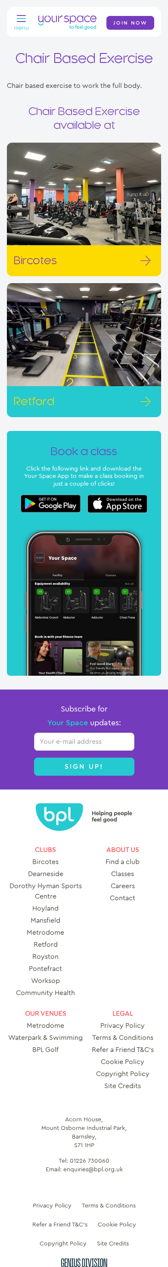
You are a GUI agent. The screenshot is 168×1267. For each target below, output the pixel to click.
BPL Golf (45, 1049)
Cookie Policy (122, 1061)
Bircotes (45, 861)
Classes (122, 874)
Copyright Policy (122, 1073)
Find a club (123, 861)
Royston (45, 956)
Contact (122, 898)
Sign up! (84, 766)
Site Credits (122, 1086)
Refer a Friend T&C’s (123, 1049)
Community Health (45, 992)
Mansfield (45, 920)
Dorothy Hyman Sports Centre (45, 891)
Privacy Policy (122, 1025)
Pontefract (45, 968)
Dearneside (45, 874)
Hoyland (45, 908)
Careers (123, 886)
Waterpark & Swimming (45, 1037)
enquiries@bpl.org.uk (93, 1170)
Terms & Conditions (122, 1037)
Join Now (130, 22)
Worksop (45, 980)
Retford (46, 944)
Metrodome (45, 932)
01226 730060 (89, 1161)
